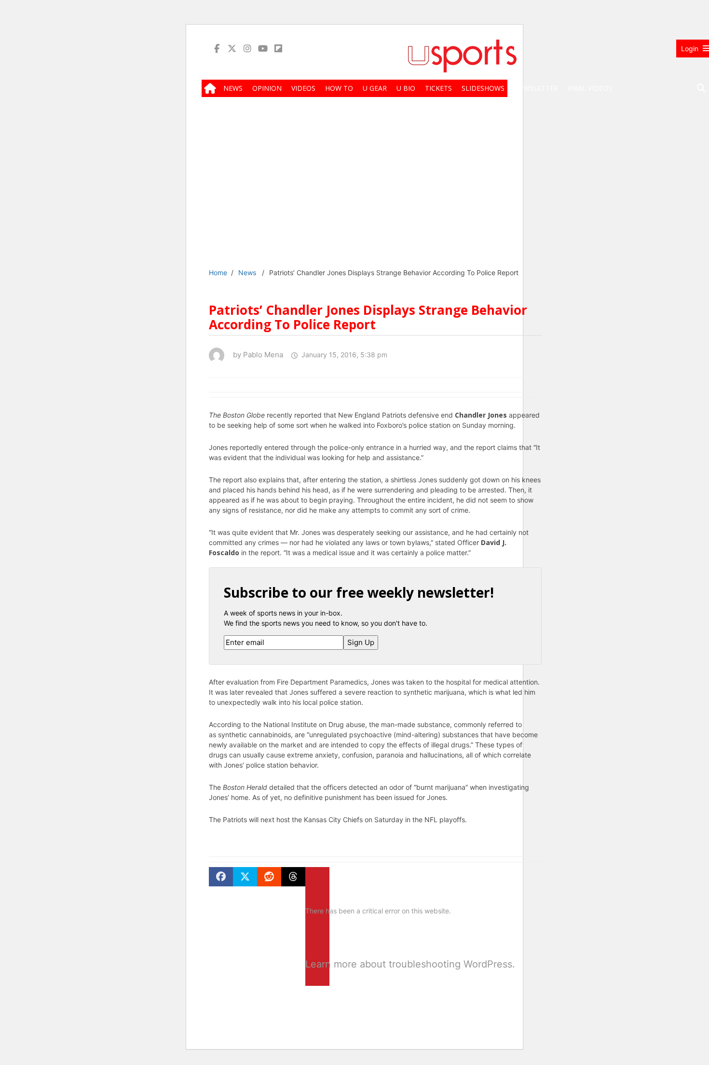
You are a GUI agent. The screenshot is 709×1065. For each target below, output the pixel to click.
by (255, 354)
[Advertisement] (462, 189)
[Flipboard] (278, 48)
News (247, 272)
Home (218, 272)
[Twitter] (232, 48)
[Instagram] (247, 48)
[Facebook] (216, 48)
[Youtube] (263, 48)
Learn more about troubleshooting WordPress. (317, 964)
